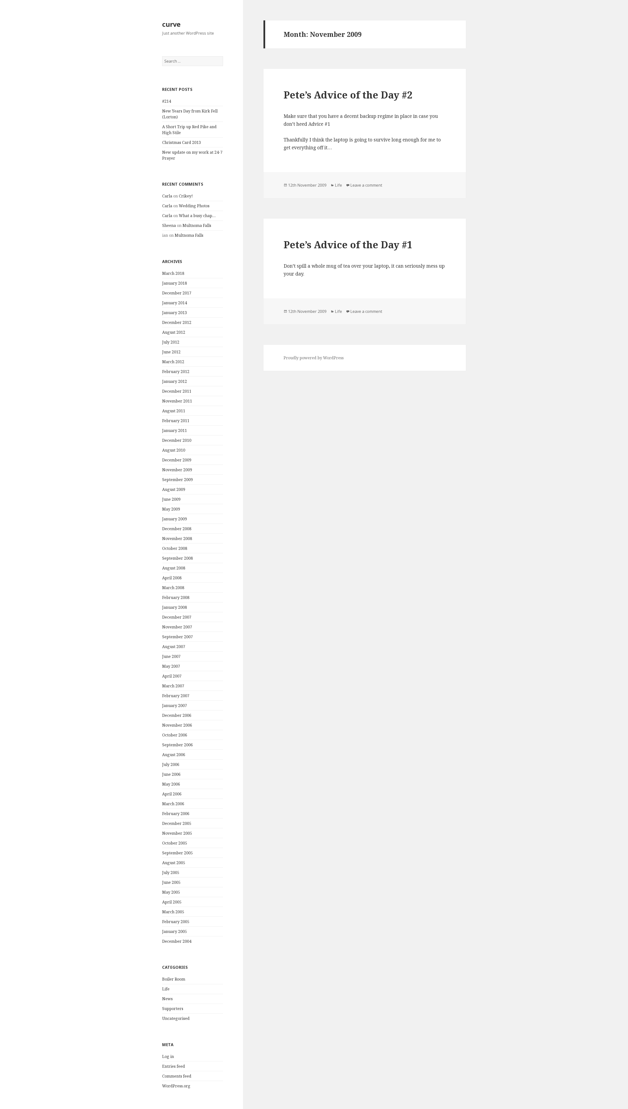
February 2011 (175, 420)
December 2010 (176, 440)
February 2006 (175, 813)
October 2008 (174, 548)
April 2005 (172, 902)
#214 (166, 101)
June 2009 (171, 499)
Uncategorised (176, 1018)
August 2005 (173, 862)
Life (166, 989)
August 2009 (173, 489)
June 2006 (171, 774)
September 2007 (177, 636)
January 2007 (174, 705)
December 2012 (176, 322)
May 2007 (171, 666)
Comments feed (176, 1076)
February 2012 (175, 371)
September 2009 (177, 479)
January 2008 (174, 607)
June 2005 (171, 882)
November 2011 (177, 401)
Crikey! (186, 196)
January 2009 (174, 519)
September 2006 (177, 745)
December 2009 (176, 460)
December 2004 (176, 941)
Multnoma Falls (197, 225)
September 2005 (177, 853)
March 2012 (173, 361)
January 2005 (174, 931)
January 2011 (174, 430)
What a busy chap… (197, 215)
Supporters (172, 1008)
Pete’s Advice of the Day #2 (348, 94)
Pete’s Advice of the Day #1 (348, 244)
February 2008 (175, 597)
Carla (167, 196)
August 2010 (173, 450)
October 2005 (174, 843)
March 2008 (173, 587)
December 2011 (176, 391)
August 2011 (173, 411)
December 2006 (176, 715)
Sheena (169, 225)
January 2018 (174, 283)
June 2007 (171, 656)
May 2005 (171, 892)
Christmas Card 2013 (181, 142)
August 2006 (173, 754)
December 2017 (176, 293)
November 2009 (177, 469)
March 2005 (173, 912)
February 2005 (175, 921)
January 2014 (174, 302)
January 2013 (174, 312)
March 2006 (173, 803)
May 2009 (171, 509)
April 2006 (172, 794)
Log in (168, 1056)
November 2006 (177, 725)
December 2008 (176, 528)
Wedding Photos (194, 205)
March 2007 (173, 686)
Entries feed (173, 1066)
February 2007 (175, 695)
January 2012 (174, 381)
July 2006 (170, 764)
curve (171, 24)
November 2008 (177, 538)
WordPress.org (176, 1086)
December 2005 (176, 823)
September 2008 (177, 558)
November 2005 (177, 833)
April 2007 (172, 676)
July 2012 (170, 342)
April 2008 (172, 578)
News (167, 998)
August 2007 (173, 646)
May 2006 (171, 784)
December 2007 (176, 617)
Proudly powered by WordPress (314, 357)
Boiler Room (173, 979)
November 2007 (177, 627)
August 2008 (173, 568)
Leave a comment (366, 185)
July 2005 (170, 872)
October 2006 (174, 735)
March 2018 (173, 273)
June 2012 (171, 352)
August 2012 (173, 332)
